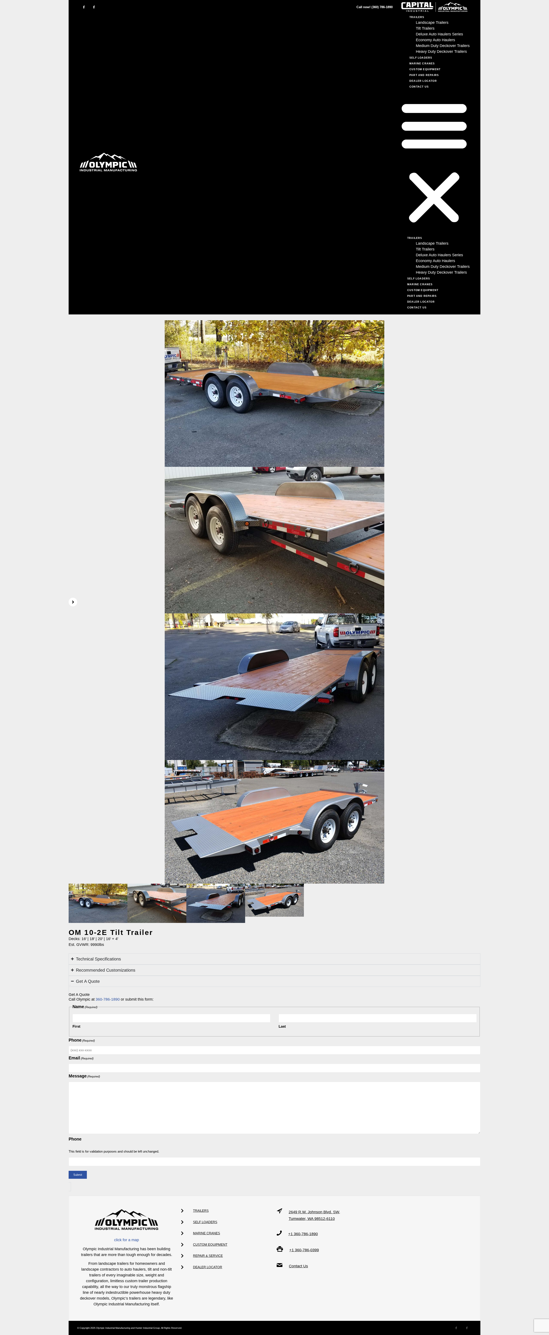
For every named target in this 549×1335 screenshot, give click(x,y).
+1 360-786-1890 (303, 1234)
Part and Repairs (424, 75)
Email (81, 1058)
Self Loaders (420, 57)
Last (282, 1026)
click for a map (126, 1240)
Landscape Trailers (432, 22)
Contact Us (419, 86)
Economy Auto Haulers (435, 40)
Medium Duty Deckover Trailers (443, 46)
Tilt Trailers (425, 28)
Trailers (414, 238)
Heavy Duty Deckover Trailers (441, 51)
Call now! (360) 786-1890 (374, 7)
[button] (434, 162)
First (76, 1026)
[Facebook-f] (83, 7)
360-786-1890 (108, 999)
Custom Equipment (424, 69)
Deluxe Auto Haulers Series (439, 34)
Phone (82, 1040)
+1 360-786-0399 (304, 1250)
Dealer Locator (423, 80)
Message (84, 1076)
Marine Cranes (422, 63)
